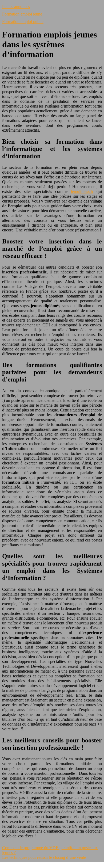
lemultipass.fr (82, 191)
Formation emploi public (22, 21)
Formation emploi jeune (22, 14)
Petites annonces (16, 6)
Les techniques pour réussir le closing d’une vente (44, 857)
